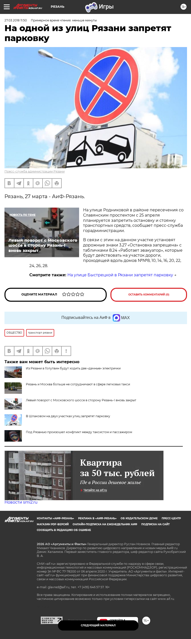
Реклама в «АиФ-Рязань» (97, 518)
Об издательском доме (139, 518)
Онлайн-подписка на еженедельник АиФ (105, 524)
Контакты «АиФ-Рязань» (55, 518)
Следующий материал (98, 625)
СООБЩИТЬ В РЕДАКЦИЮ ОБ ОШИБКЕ (64, 530)
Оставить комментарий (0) (148, 294)
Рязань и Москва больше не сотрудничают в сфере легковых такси (78, 384)
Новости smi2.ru (21, 502)
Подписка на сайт (155, 524)
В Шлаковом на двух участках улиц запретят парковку (68, 416)
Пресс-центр (171, 518)
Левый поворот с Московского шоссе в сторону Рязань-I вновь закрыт (81, 400)
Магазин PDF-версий (53, 524)
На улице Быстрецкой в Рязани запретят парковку (120, 275)
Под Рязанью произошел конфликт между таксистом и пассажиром (79, 432)
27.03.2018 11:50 (15, 20)
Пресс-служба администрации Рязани (34, 171)
